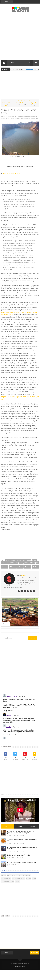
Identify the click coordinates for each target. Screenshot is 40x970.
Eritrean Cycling (26, 875)
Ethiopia (20, 101)
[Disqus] (20, 666)
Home (3, 101)
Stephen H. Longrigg (29, 118)
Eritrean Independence (18, 878)
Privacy (17, 966)
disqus (33, 638)
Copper (9, 101)
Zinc (10, 105)
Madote (24, 963)
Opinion (4, 103)
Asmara (3, 875)
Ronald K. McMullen (19, 103)
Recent (7, 826)
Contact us (35, 952)
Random (33, 826)
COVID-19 (22, 69)
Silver (27, 103)
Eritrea (14, 101)
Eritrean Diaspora (6, 878)
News (12, 881)
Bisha (8, 875)
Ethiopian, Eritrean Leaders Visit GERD (19, 855)
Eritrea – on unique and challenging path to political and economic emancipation (20, 832)
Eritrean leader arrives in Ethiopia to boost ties (21, 862)
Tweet (5, 567)
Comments (20, 826)
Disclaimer (22, 966)
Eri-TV (13, 875)
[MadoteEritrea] (19, 591)
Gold (25, 101)
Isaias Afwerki (5, 881)
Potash (10, 103)
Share (12, 567)
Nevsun (31, 101)
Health (34, 878)
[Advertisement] (20, 37)
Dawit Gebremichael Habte (11, 174)
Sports (17, 881)
